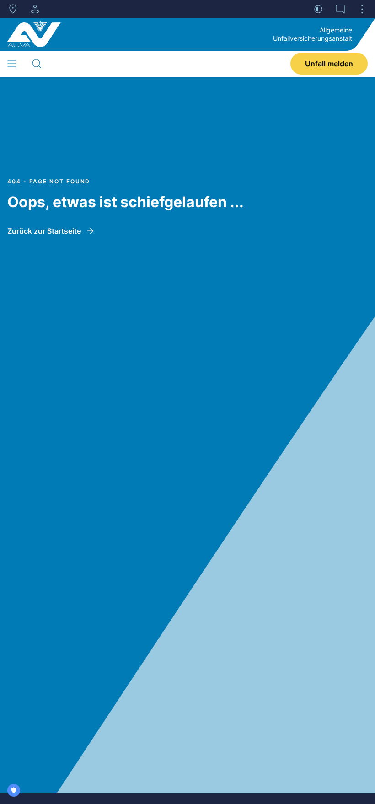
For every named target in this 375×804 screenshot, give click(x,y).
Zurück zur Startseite (44, 231)
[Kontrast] (318, 9)
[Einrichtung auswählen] (34, 9)
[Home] (34, 34)
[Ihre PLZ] (12, 9)
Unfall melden (329, 63)
